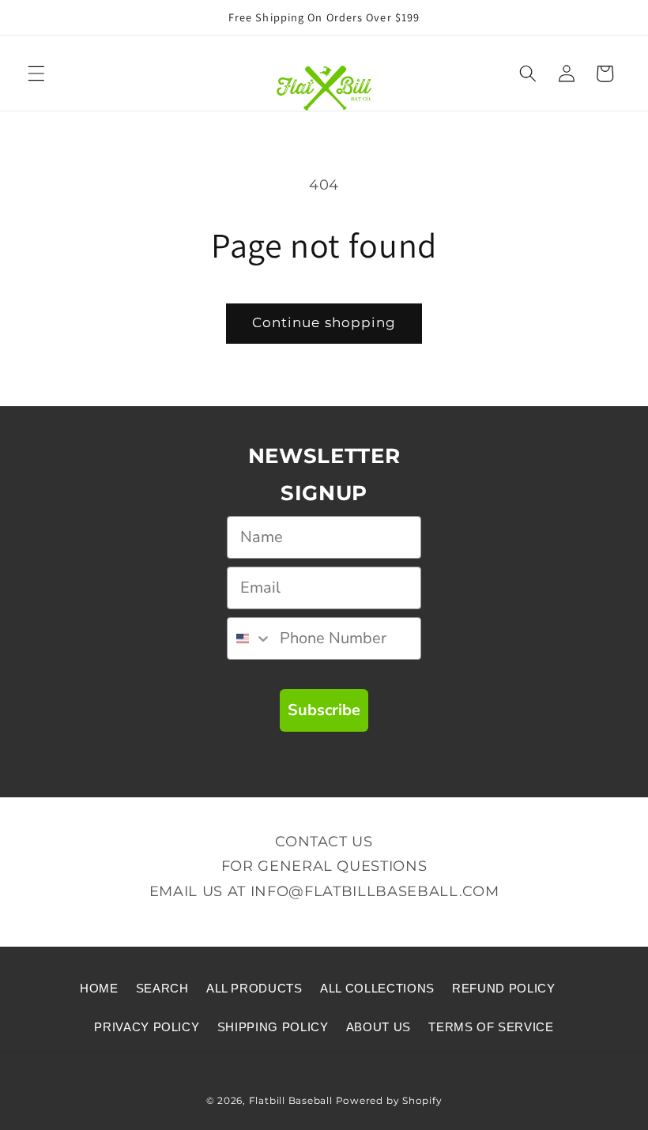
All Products (254, 988)
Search (162, 988)
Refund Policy (504, 988)
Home (99, 988)
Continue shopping (324, 322)
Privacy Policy (146, 1027)
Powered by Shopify (389, 1100)
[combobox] (250, 638)
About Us (378, 1027)
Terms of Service (491, 1027)
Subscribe (324, 710)
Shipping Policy (273, 1027)
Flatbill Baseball (291, 1100)
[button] (36, 73)
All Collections (377, 988)
